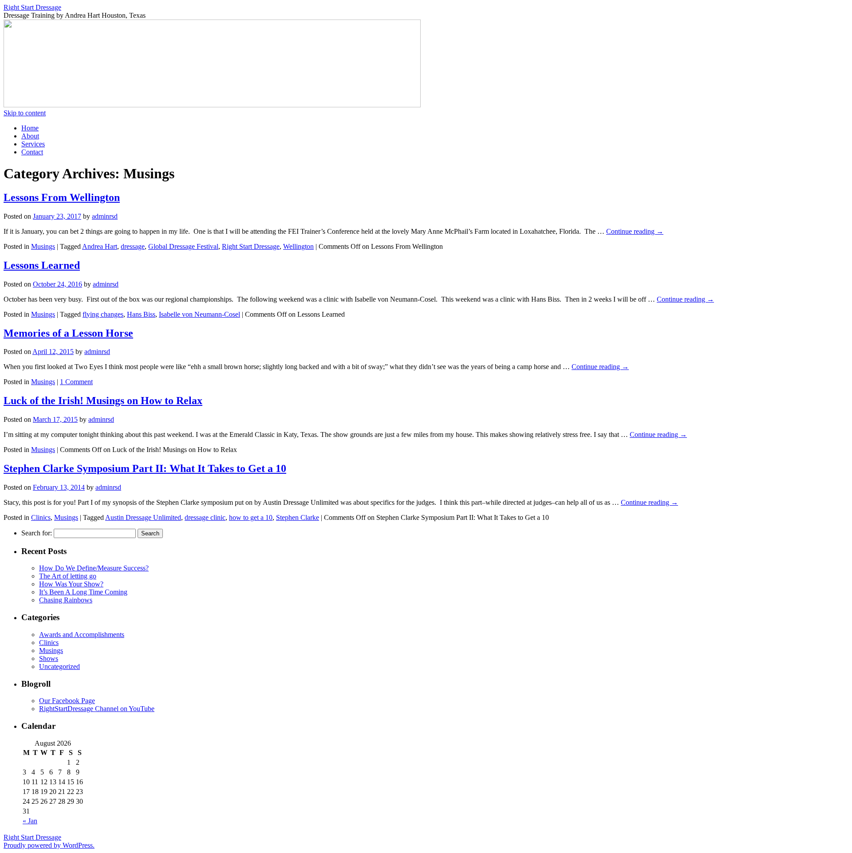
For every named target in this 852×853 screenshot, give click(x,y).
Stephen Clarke (297, 517)
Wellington (298, 246)
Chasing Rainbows (65, 600)
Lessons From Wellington (62, 197)
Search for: (36, 533)
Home (30, 128)
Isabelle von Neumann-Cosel (199, 314)
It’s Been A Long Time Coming (83, 592)
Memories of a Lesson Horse (68, 333)
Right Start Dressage (32, 7)
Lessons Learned (42, 265)
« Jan (30, 821)
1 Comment (76, 381)
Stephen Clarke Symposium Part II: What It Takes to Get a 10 (145, 468)
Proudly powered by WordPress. (49, 845)
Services (33, 144)
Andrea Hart (99, 246)
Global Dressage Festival (183, 246)
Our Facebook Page (67, 700)
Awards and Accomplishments (81, 634)
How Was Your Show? (71, 584)
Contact (32, 152)
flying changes (103, 314)
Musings (43, 246)
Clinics (41, 517)
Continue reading (634, 231)
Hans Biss (141, 314)
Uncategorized (59, 666)
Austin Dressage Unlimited (143, 517)
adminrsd (105, 216)
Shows (48, 658)
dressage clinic (205, 517)
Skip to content (25, 113)
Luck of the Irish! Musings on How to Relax (103, 400)
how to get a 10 (250, 517)
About (30, 136)
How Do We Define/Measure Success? (94, 568)
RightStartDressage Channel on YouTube (96, 708)
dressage (133, 246)
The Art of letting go (67, 576)
